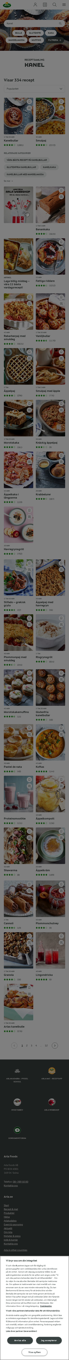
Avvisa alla (20, 1340)
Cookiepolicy (46, 1306)
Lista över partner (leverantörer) (21, 1331)
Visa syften (34, 1352)
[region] (34, 1308)
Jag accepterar (49, 1340)
